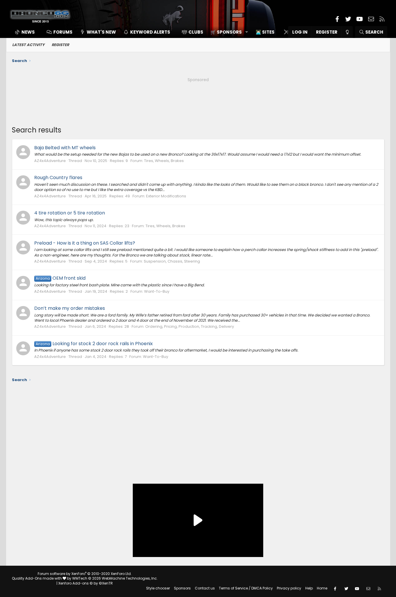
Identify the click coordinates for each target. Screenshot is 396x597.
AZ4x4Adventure (50, 160)
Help (309, 588)
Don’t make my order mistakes (69, 308)
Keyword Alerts (150, 32)
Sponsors (182, 588)
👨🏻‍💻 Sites (265, 32)
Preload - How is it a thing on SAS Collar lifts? (84, 243)
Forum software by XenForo (85, 573)
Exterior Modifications (166, 196)
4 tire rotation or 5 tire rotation (69, 213)
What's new (101, 32)
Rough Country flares (58, 177)
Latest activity (28, 45)
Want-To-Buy (156, 291)
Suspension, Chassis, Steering (172, 261)
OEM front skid (61, 278)
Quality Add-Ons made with (37, 578)
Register (60, 45)
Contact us (205, 588)
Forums (62, 32)
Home (322, 588)
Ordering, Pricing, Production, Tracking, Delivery (189, 326)
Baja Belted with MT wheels (65, 147)
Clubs (195, 32)
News (28, 32)
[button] (227, 32)
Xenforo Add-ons (85, 583)
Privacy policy (289, 588)
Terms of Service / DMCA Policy (246, 588)
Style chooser (158, 588)
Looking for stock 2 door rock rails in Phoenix (94, 343)
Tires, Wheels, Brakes (164, 160)
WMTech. (115, 578)
